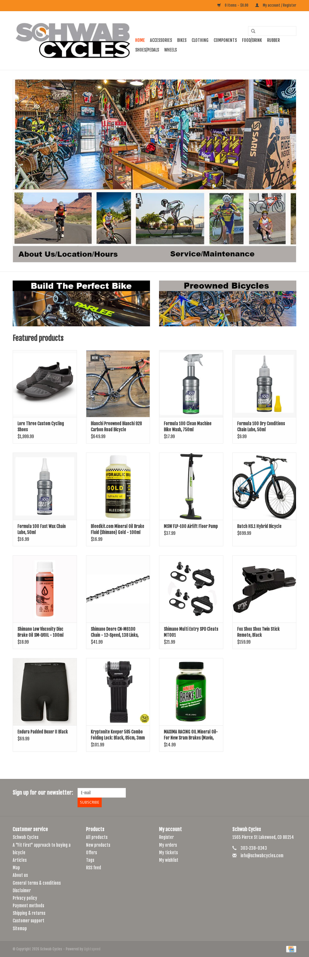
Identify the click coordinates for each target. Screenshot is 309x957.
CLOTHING (200, 40)
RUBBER (273, 40)
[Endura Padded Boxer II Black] (45, 691)
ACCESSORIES (161, 40)
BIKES (181, 40)
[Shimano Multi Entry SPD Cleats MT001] (191, 589)
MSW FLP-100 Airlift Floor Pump (191, 526)
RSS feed (93, 867)
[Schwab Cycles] (73, 40)
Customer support (28, 920)
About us (20, 875)
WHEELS (170, 49)
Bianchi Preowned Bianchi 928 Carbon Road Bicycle (116, 426)
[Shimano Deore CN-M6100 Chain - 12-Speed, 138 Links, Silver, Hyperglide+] (118, 589)
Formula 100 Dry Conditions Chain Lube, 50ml (261, 426)
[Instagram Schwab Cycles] (291, 793)
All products (96, 837)
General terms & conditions (37, 883)
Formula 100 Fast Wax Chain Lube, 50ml (42, 529)
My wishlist (168, 860)
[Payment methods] (290, 949)
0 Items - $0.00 (236, 5)
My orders (168, 845)
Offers (91, 852)
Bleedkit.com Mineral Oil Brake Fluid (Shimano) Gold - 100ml (117, 529)
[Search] (251, 31)
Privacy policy (25, 898)
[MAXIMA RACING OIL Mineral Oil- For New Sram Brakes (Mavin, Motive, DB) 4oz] (191, 691)
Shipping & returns (29, 913)
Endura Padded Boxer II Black (43, 731)
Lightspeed (92, 949)
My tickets (168, 852)
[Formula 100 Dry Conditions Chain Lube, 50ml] (264, 383)
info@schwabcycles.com (262, 855)
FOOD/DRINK (252, 40)
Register (166, 837)
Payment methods (28, 905)
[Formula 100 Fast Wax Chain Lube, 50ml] (45, 486)
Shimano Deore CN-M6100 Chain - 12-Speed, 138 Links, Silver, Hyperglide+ (115, 632)
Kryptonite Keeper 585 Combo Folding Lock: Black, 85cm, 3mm (118, 734)
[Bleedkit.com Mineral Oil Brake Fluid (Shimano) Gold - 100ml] (118, 486)
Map (16, 867)
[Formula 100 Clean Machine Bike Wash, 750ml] (191, 383)
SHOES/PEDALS (147, 49)
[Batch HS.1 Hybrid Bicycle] (264, 486)
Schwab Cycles (25, 837)
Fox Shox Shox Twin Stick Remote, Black (258, 632)
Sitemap (20, 928)
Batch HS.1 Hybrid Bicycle (259, 526)
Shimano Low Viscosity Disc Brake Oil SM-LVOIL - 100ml (41, 632)
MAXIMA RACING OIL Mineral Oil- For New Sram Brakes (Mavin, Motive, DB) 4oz (191, 735)
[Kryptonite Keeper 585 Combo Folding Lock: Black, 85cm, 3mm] (118, 691)
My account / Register (279, 5)
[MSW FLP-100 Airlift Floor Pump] (191, 486)
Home (140, 40)
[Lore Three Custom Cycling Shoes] (45, 383)
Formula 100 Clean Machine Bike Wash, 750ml (188, 426)
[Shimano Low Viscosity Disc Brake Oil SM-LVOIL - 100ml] (45, 589)
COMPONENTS (225, 40)
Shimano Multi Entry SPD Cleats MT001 (191, 632)
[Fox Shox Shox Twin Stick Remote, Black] (264, 589)
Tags (90, 860)
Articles (20, 860)
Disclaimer (22, 890)
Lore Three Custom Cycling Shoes (41, 426)
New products (98, 845)
